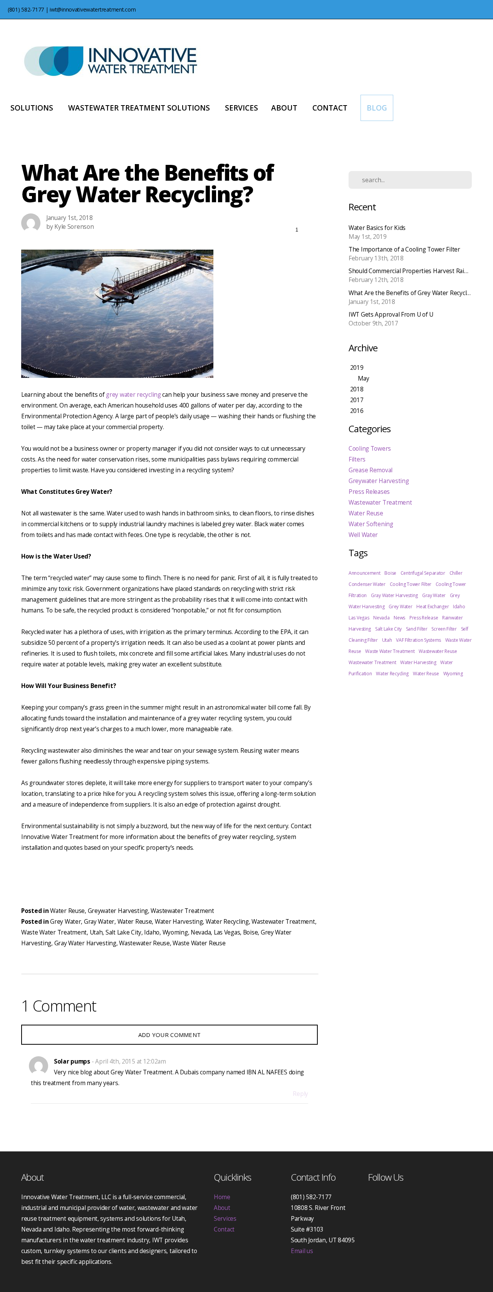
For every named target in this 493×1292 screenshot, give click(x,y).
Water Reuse (67, 911)
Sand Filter (417, 629)
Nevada (201, 932)
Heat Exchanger (432, 606)
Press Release (423, 617)
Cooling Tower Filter (410, 584)
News (399, 617)
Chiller (456, 573)
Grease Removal (370, 470)
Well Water (363, 535)
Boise (250, 932)
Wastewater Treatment (182, 911)
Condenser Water (367, 584)
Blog (377, 108)
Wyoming (175, 932)
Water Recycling (227, 922)
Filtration (358, 595)
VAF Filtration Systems (418, 640)
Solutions (32, 108)
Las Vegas (227, 932)
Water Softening (371, 524)
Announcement (365, 573)
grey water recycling (133, 395)
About (285, 108)
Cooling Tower (451, 584)
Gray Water (99, 922)
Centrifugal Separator (423, 573)
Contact (329, 108)
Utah (96, 932)
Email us (302, 1251)
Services (241, 108)
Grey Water (65, 922)
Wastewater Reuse (144, 943)
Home (222, 1197)
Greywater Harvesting (118, 911)
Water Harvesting (179, 922)
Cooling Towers (370, 449)
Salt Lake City (123, 932)
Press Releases (369, 492)
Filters (357, 459)
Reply (300, 1094)
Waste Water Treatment (54, 932)
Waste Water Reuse (199, 943)
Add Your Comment (169, 1035)
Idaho (151, 932)
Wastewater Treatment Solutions (140, 108)
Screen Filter (443, 629)
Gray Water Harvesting (85, 943)
